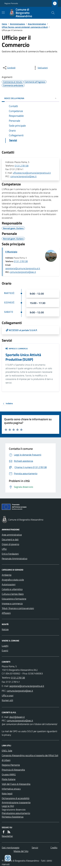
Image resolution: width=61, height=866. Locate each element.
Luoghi (5, 646)
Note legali (7, 793)
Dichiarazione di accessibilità (15, 798)
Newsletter (7, 836)
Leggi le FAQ (8, 806)
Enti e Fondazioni (10, 553)
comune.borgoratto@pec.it (23, 176)
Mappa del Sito (21, 851)
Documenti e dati (10, 539)
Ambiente (6, 575)
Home (4, 23)
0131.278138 (21, 165)
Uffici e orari (7, 695)
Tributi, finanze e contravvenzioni (18, 608)
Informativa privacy (11, 788)
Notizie (5, 629)
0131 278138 (21, 261)
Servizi (35, 847)
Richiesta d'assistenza (12, 816)
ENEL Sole (7, 750)
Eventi (5, 650)
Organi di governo (10, 544)
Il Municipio (11, 251)
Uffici (4, 549)
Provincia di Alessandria (13, 769)
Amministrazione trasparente (16, 802)
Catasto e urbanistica (12, 589)
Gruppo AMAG (9, 774)
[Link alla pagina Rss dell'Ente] (9, 832)
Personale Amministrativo (14, 558)
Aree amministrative (12, 534)
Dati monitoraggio (10, 847)
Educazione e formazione (14, 598)
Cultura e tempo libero (13, 594)
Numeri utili (7, 700)
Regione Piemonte (11, 3)
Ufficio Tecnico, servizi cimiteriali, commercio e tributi (25, 27)
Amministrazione (17, 23)
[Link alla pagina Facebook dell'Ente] (3, 832)
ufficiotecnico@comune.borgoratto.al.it (32, 173)
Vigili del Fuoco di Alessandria (16, 784)
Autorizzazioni (8, 584)
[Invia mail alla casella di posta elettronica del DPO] (17, 717)
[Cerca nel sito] (52, 12)
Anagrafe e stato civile (13, 579)
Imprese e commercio (12, 603)
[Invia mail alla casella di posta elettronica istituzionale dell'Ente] (26, 686)
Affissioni (6, 613)
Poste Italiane (8, 779)
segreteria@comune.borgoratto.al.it (22, 268)
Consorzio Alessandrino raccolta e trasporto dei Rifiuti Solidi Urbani (30, 758)
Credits (53, 847)
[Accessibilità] (7, 858)
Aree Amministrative (37, 23)
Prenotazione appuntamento (16, 813)
